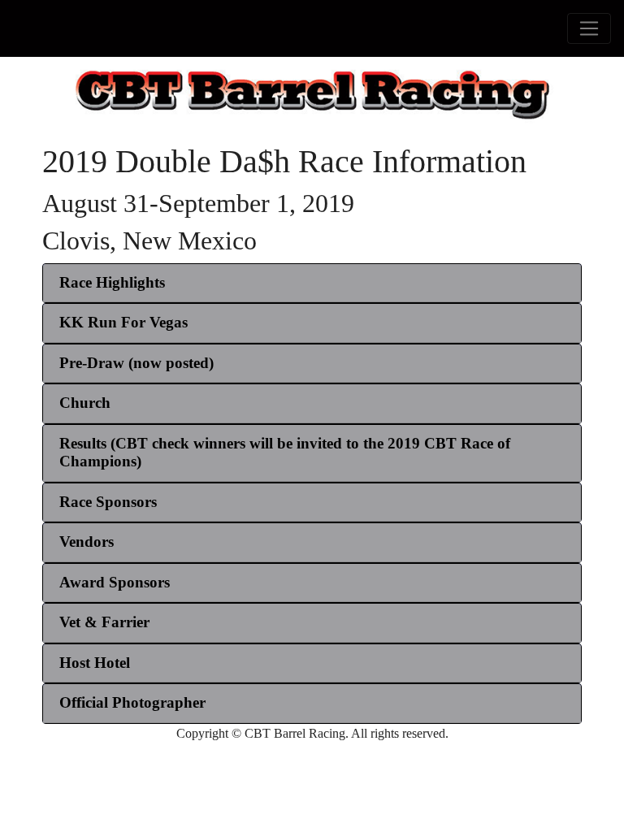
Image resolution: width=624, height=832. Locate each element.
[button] (112, 282)
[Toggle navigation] (589, 28)
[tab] (312, 283)
